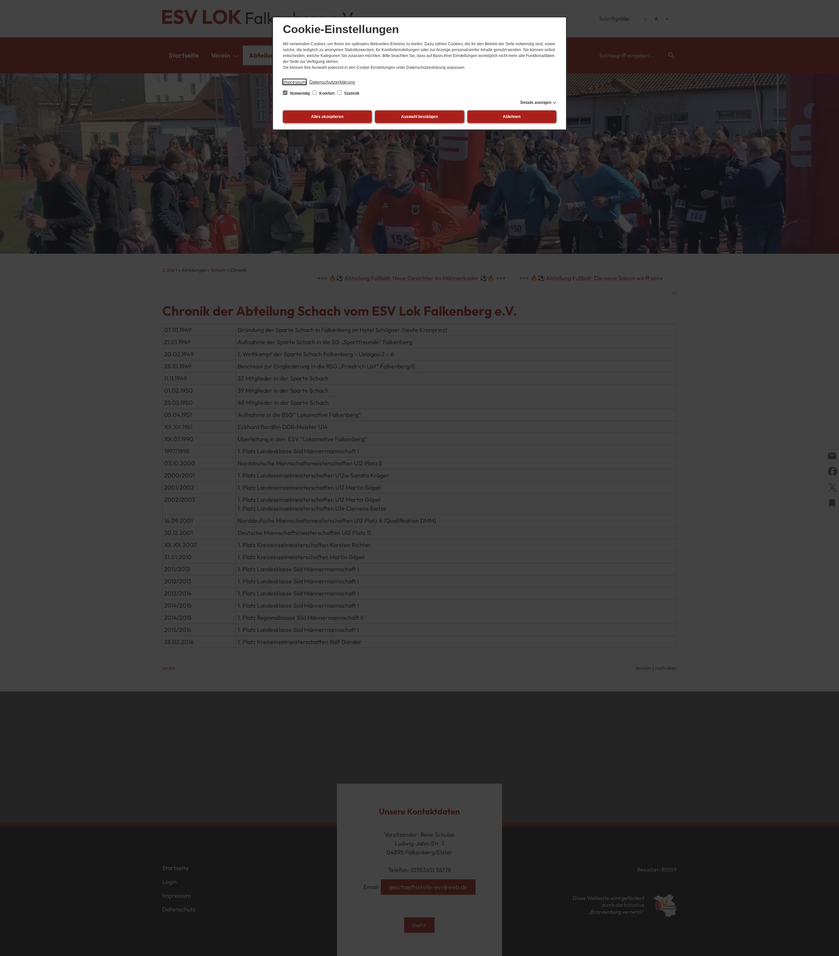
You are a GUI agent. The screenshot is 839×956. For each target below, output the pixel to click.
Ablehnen (511, 116)
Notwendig (300, 93)
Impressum (294, 82)
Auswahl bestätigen (419, 116)
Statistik (351, 93)
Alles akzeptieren (327, 116)
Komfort (327, 93)
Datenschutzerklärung (332, 82)
